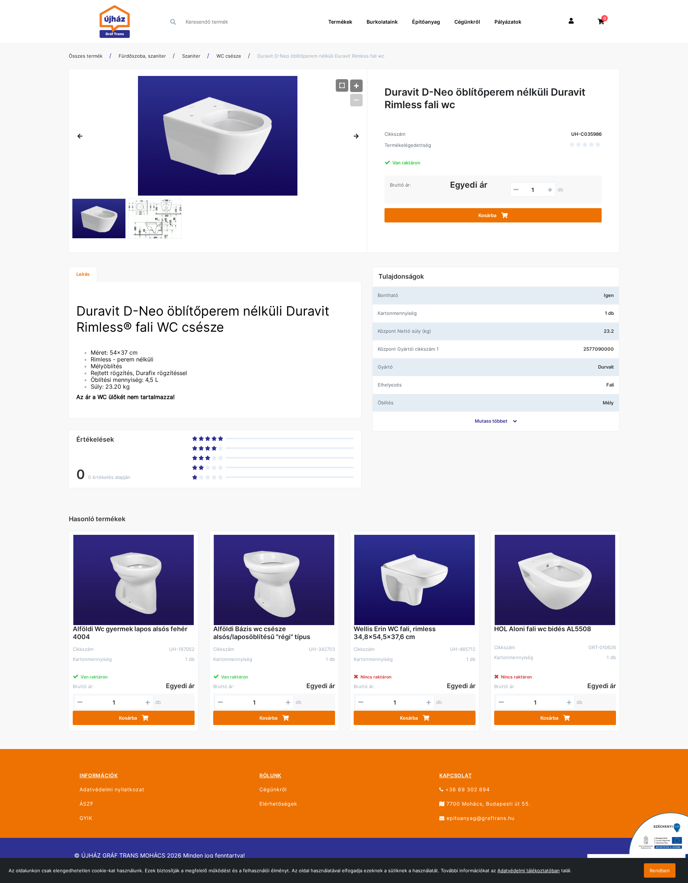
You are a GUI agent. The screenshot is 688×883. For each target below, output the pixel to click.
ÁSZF (87, 804)
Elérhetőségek (278, 804)
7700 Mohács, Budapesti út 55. (488, 804)
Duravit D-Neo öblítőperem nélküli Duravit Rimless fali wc (320, 56)
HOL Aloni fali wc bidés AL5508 (542, 629)
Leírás (83, 274)
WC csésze (228, 56)
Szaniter (191, 56)
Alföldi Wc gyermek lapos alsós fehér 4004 (130, 632)
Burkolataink (382, 22)
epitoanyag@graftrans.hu (480, 818)
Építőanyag (426, 22)
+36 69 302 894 (467, 789)
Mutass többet (491, 421)
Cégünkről (467, 22)
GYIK (86, 818)
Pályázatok (507, 22)
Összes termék (85, 56)
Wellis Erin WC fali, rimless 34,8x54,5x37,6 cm (395, 632)
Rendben (660, 870)
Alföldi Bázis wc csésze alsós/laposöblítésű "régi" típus (261, 632)
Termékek (340, 22)
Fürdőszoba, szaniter (142, 56)
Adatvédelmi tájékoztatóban (528, 870)
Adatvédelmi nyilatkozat (112, 789)
